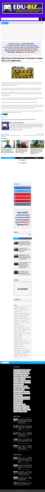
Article (16, 309)
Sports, (15, 63)
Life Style (22, 322)
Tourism (21, 355)
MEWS (16, 329)
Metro (26, 327)
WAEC (16, 357)
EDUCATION (27, 318)
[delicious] (43, 363)
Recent (16, 238)
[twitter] (30, 363)
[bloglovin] (35, 363)
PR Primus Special (19, 346)
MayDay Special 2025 (19, 327)
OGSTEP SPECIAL (26, 393)
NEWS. (16, 335)
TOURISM (26, 355)
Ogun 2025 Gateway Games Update (21, 398)
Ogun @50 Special (19, 338)
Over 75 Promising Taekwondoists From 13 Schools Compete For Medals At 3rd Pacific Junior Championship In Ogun (25, 459)
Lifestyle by (17, 324)
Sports (6, 55)
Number (20, 335)
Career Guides (23, 377)
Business (21, 315)
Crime (16, 318)
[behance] (40, 363)
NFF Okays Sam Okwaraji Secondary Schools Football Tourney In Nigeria (25, 478)
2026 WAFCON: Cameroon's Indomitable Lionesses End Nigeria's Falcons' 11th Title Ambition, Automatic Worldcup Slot (36, 151)
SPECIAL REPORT (18, 353)
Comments (29, 238)
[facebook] (29, 363)
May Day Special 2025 (18, 384)
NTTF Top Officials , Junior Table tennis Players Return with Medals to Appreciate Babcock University (22, 151)
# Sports (5, 114)
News (19, 331)
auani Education (23, 309)
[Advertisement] (22, 32)
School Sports (25, 350)
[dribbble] (37, 363)
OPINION (21, 344)
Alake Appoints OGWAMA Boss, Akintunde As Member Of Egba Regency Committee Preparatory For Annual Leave (22, 23)
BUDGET (16, 315)
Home (2, 55)
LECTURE (16, 322)
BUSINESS (26, 315)
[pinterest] (34, 363)
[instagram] (41, 363)
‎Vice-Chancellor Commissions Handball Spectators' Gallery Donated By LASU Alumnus (25, 472)
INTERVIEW (23, 320)
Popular (22, 238)
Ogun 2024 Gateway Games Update (21, 341)
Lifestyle (27, 322)
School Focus (18, 350)
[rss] (38, 363)
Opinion (16, 344)
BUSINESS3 (16, 377)
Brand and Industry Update (21, 313)
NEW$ (29, 329)
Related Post (4, 138)
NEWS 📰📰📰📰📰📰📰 (19, 333)
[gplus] (32, 363)
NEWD (16, 331)
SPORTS (16, 355)
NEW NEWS (24, 329)
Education (21, 318)
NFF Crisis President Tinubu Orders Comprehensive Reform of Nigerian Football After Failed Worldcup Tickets (7, 151)
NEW (19, 329)
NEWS (23, 331)
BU (29, 313)
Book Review (17, 311)
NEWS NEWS (27, 333)
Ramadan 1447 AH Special (20, 348)
